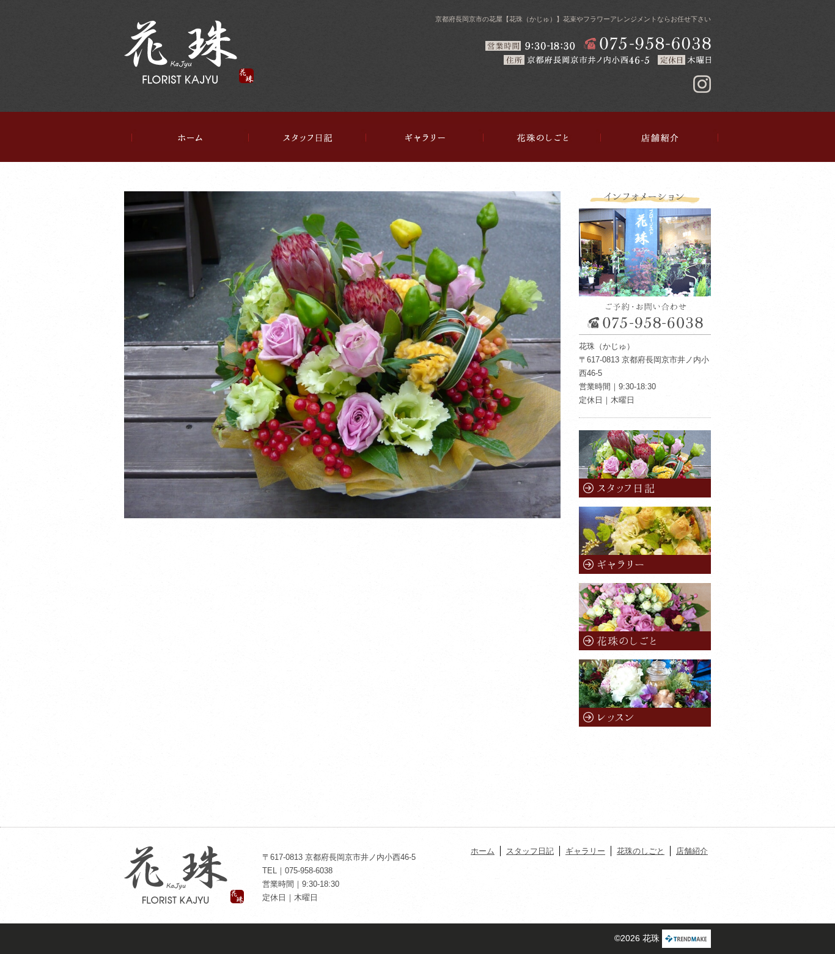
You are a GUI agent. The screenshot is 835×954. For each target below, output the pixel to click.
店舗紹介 (659, 137)
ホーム (190, 137)
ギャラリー (425, 137)
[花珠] (189, 52)
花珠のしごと (542, 137)
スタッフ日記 (307, 137)
